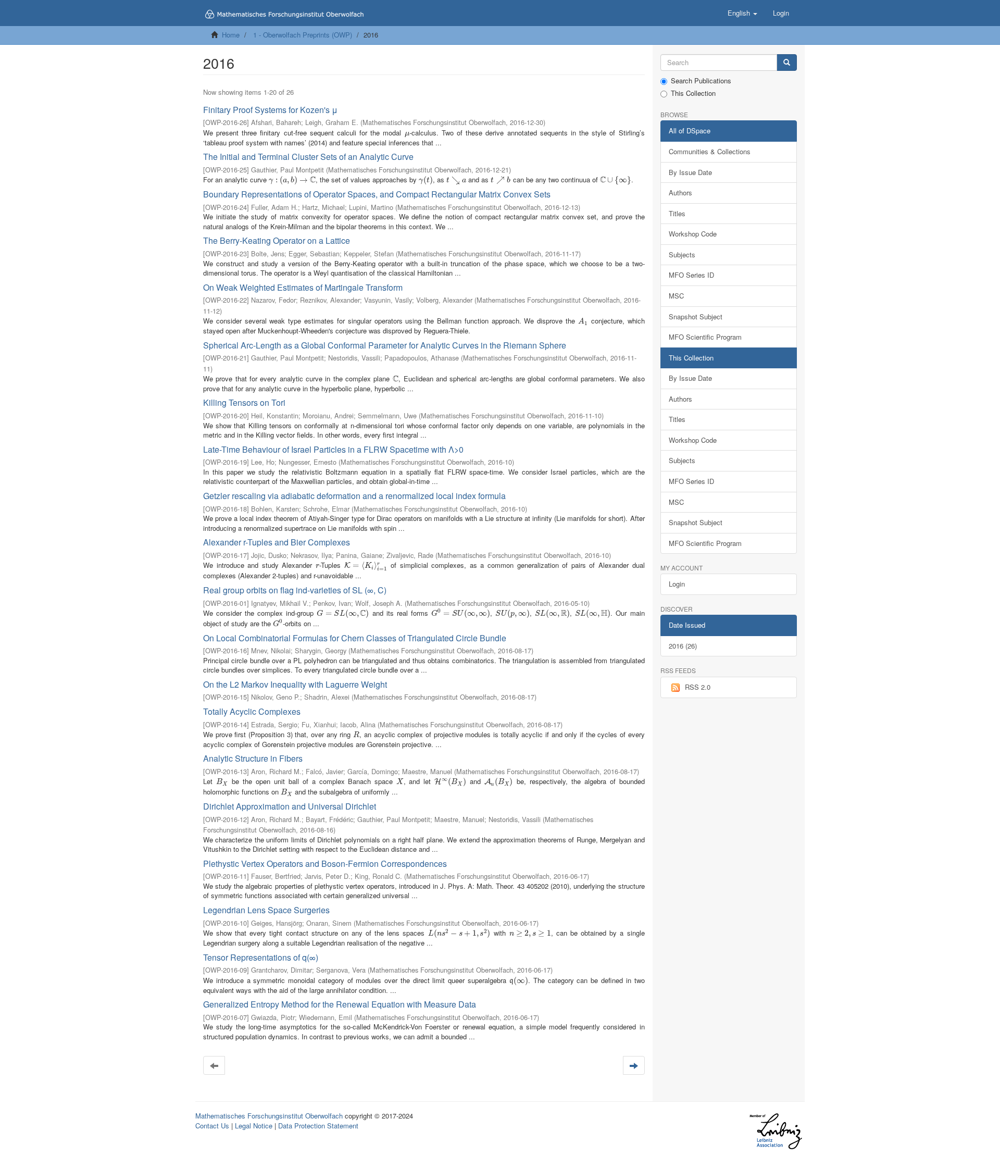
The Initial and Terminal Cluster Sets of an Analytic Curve (308, 157)
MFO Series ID (691, 275)
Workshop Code (693, 234)
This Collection (693, 93)
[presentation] (407, 133)
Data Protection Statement (318, 1125)
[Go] (787, 62)
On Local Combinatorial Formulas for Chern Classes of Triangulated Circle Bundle (354, 638)
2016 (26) (683, 646)
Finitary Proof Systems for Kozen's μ (270, 110)
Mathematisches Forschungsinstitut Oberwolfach (269, 1116)
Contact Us (212, 1125)
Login (677, 584)
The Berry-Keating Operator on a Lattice (276, 240)
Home (231, 35)
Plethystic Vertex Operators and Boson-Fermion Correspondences (325, 863)
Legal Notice (253, 1125)
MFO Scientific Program (705, 337)
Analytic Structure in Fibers (253, 758)
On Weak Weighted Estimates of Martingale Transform (303, 287)
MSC (676, 296)
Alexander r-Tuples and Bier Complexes (276, 542)
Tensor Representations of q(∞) (260, 957)
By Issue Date (690, 172)
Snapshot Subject (695, 316)
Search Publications (701, 80)
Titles (677, 213)
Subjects (682, 254)
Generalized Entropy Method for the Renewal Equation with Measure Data (339, 1004)
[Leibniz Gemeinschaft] (775, 1131)
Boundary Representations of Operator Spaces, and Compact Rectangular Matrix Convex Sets (377, 194)
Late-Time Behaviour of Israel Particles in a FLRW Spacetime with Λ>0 (333, 449)
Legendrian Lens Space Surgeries (266, 910)
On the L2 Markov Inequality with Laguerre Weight (295, 684)
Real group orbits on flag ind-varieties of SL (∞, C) (294, 590)
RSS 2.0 (697, 687)
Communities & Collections (710, 151)
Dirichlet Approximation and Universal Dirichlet (289, 806)
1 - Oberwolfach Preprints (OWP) (302, 35)
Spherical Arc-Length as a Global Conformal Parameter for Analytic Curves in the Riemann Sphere (384, 345)
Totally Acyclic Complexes (252, 711)
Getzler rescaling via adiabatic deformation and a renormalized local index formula (354, 496)
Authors (680, 192)
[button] (742, 13)
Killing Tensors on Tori (244, 402)
